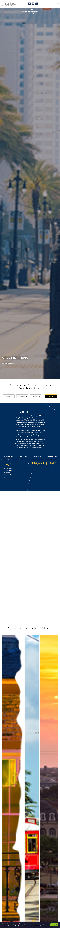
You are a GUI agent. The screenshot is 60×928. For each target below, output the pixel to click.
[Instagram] (36, 4)
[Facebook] (33, 4)
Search (51, 396)
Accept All (54, 924)
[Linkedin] (29, 4)
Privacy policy (37, 925)
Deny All (45, 924)
